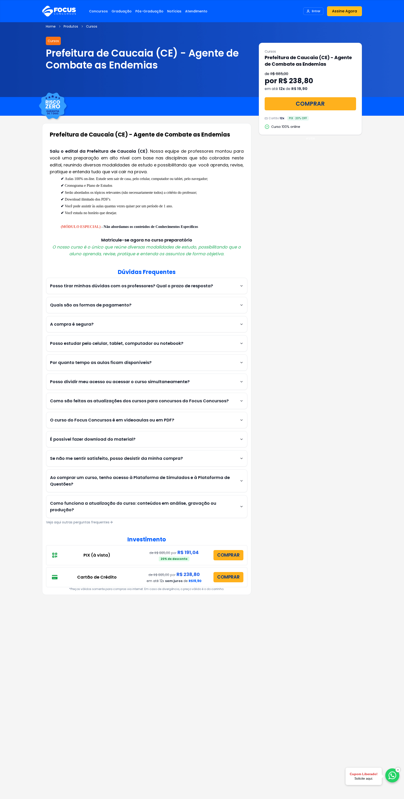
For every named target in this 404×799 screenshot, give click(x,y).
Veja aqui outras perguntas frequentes (77, 522)
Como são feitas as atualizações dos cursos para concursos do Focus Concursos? (139, 401)
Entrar (316, 11)
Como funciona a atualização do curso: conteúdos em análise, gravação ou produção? (133, 506)
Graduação (122, 11)
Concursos (98, 11)
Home (51, 26)
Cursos (91, 26)
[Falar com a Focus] (392, 775)
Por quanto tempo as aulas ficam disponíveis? (101, 362)
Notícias (174, 11)
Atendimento (196, 11)
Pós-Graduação (149, 11)
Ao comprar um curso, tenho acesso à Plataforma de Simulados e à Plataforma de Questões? (140, 481)
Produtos (71, 26)
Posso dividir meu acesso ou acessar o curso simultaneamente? (120, 382)
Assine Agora (344, 11)
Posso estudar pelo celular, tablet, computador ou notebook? (116, 343)
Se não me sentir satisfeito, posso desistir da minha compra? (116, 458)
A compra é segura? (72, 324)
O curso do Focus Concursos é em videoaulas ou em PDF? (112, 420)
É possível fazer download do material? (92, 439)
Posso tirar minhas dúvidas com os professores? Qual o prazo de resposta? (131, 286)
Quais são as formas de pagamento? (90, 305)
